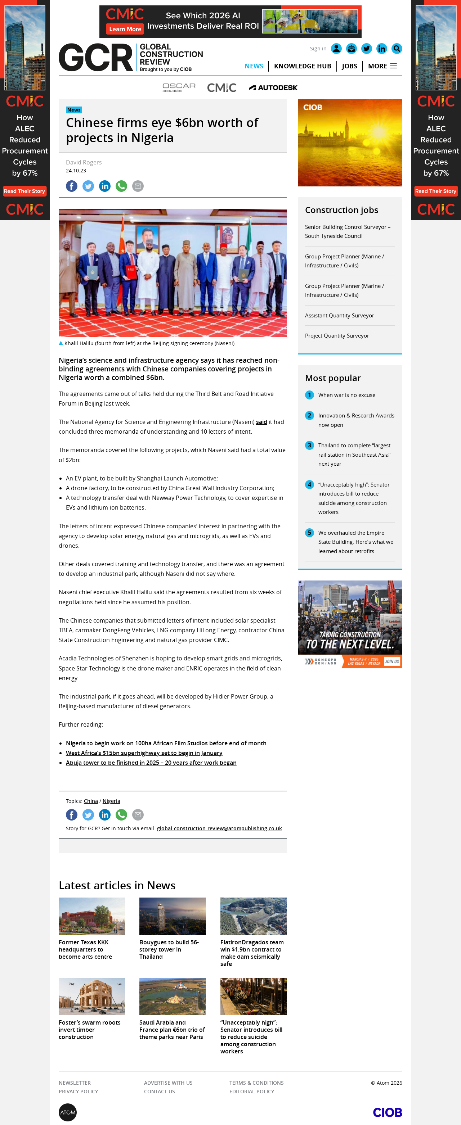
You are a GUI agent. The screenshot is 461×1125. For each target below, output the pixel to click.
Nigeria (111, 801)
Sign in (318, 48)
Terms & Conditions (256, 1082)
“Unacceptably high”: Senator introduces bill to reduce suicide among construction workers (354, 498)
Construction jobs (342, 210)
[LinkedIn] (381, 48)
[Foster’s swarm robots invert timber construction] (92, 997)
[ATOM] (144, 1112)
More (377, 66)
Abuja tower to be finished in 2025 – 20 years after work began (151, 763)
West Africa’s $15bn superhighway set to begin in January (144, 753)
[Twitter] (366, 48)
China (91, 801)
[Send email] (138, 186)
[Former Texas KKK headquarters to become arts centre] (92, 916)
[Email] (351, 48)
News (254, 66)
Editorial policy (251, 1091)
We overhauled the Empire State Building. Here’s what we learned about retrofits (355, 542)
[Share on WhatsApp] (121, 186)
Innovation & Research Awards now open (356, 420)
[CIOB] (316, 1112)
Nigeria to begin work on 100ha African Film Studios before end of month (166, 743)
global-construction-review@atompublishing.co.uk (219, 828)
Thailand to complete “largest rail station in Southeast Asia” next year (354, 454)
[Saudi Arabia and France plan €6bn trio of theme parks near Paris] (172, 997)
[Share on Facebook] (71, 186)
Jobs (349, 66)
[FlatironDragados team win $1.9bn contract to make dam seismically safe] (253, 916)
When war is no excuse (346, 394)
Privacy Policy (78, 1091)
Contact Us (159, 1091)
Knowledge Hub (302, 66)
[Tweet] (88, 186)
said (261, 422)
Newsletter (75, 1082)
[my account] (336, 48)
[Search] (396, 48)
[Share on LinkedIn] (105, 186)
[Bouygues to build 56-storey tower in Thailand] (172, 916)
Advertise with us (168, 1082)
